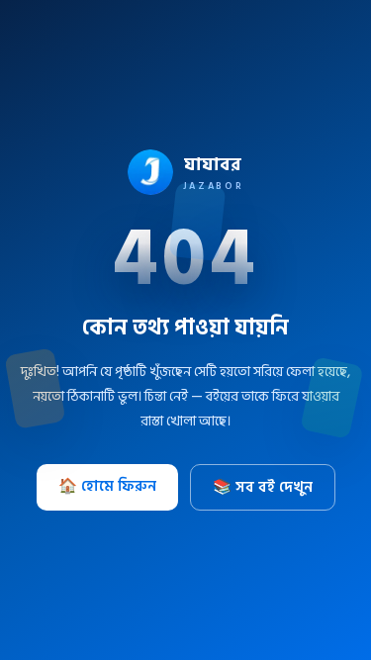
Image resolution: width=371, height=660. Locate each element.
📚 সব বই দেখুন (263, 487)
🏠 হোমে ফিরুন (107, 486)
